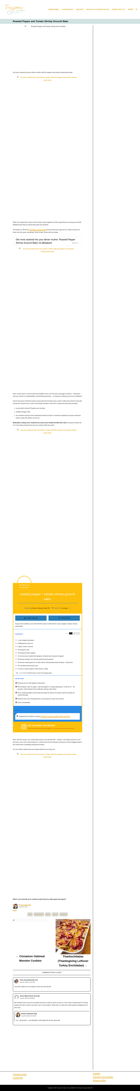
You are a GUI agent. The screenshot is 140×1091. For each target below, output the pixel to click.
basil (30, 914)
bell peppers (39, 914)
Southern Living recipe (37, 230)
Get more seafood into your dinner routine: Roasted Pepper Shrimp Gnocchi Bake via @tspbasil (45, 241)
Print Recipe (32, 618)
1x (70, 633)
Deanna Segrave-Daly (25, 904)
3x (78, 633)
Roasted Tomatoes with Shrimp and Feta (55, 716)
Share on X (75, 243)
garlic (48, 914)
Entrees (15, 910)
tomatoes (63, 914)
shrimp (55, 914)
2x (74, 633)
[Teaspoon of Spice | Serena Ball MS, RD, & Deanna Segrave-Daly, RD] (18, 9)
